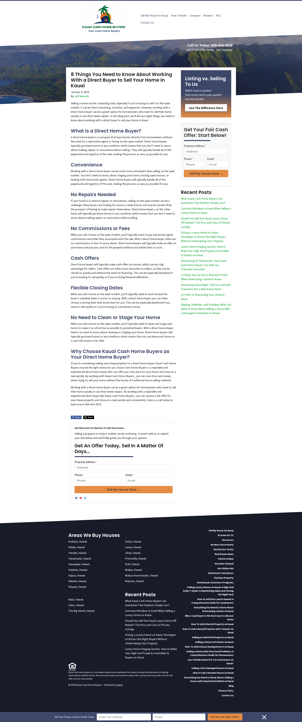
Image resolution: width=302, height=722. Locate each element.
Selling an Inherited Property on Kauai (213, 637)
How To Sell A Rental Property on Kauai (212, 624)
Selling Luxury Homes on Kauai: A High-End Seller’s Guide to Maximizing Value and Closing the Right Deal (208, 591)
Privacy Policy (226, 690)
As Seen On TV (226, 535)
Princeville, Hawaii (135, 559)
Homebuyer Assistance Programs (215, 582)
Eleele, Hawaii (76, 547)
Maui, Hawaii (75, 600)
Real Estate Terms (224, 549)
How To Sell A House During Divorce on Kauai (209, 647)
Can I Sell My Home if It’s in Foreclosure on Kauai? (211, 661)
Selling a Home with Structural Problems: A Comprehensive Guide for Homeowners (210, 653)
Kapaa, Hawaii (76, 576)
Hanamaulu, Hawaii (79, 559)
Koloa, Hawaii (133, 542)
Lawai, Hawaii (133, 547)
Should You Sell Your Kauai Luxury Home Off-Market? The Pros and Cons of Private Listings (205, 223)
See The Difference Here (206, 108)
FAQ (218, 16)
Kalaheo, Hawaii (77, 570)
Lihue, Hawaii (133, 553)
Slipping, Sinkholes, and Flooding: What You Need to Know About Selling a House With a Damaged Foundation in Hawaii (206, 309)
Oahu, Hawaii (76, 605)
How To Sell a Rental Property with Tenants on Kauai (208, 630)
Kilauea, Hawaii (77, 587)
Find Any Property (224, 578)
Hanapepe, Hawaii (78, 564)
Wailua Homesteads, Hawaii (141, 576)
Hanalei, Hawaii (77, 553)
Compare (195, 16)
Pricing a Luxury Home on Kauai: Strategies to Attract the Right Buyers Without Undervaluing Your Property (203, 237)
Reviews (208, 16)
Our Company (224, 50)
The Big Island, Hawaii (81, 611)
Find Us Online (226, 559)
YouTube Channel (224, 563)
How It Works (179, 16)
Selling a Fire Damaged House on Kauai (212, 668)
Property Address (86, 462)
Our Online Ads (225, 568)
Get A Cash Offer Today (200, 50)
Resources (228, 540)
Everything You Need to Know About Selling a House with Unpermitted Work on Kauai (209, 679)
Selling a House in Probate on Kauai (214, 642)
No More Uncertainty (222, 544)
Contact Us (147, 23)
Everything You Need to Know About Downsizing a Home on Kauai (214, 609)
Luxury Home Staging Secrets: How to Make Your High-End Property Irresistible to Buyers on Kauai (205, 251)
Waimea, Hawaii (134, 581)
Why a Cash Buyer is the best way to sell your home (209, 617)
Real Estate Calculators (221, 573)
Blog (231, 686)
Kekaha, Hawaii (77, 581)
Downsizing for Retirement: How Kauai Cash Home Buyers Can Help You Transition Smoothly (204, 265)
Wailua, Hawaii (133, 570)
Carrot (119, 685)
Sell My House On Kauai (154, 16)
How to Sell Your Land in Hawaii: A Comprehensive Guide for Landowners (212, 601)
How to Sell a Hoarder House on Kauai (213, 673)
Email (129, 475)
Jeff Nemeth (81, 96)
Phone (79, 475)
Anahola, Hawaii (77, 542)
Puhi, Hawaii (132, 564)
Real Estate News (224, 554)
